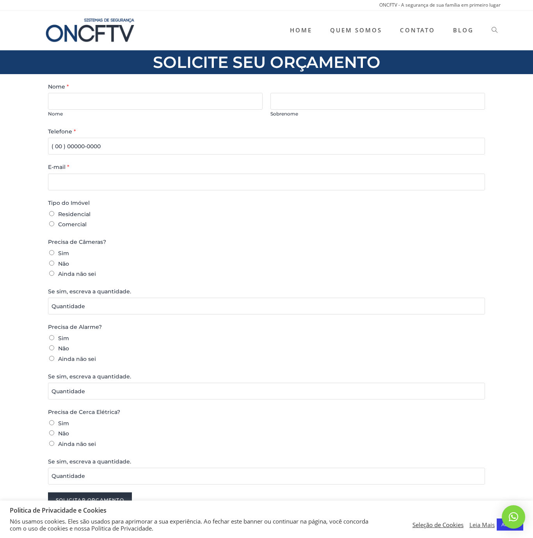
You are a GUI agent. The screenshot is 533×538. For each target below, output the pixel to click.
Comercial (72, 224)
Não (63, 263)
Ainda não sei (77, 273)
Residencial (74, 214)
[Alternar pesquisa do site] (494, 30)
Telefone (62, 131)
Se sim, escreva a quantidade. (89, 291)
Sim (63, 253)
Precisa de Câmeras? (77, 241)
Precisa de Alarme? (75, 326)
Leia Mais (482, 524)
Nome (58, 86)
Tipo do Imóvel (69, 202)
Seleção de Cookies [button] (438, 524)
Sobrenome (284, 114)
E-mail (58, 166)
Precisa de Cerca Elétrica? (84, 411)
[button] (513, 517)
